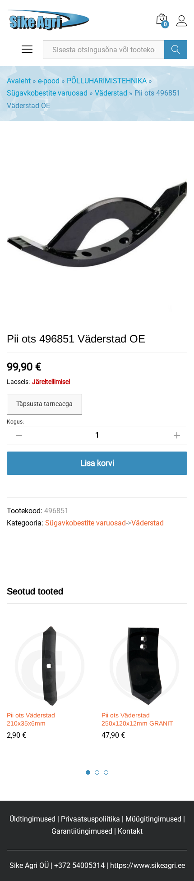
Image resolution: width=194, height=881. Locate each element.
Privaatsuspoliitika (90, 819)
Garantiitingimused (81, 831)
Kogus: (15, 422)
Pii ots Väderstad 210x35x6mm (31, 719)
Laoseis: (18, 381)
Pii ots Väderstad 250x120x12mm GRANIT (137, 719)
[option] (49, 689)
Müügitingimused (153, 819)
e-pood (49, 81)
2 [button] (97, 772)
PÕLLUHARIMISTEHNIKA (107, 81)
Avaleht (19, 81)
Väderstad (111, 93)
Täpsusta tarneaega (44, 403)
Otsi (175, 49)
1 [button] (88, 772)
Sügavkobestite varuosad (47, 93)
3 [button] (106, 772)
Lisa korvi (97, 463)
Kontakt (130, 831)
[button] (48, 700)
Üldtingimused (32, 819)
